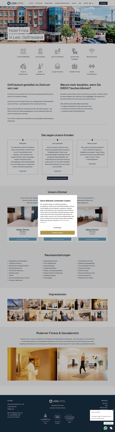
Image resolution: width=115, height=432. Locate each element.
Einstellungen (57, 227)
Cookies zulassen (57, 232)
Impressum (43, 222)
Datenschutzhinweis (64, 220)
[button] (101, 415)
